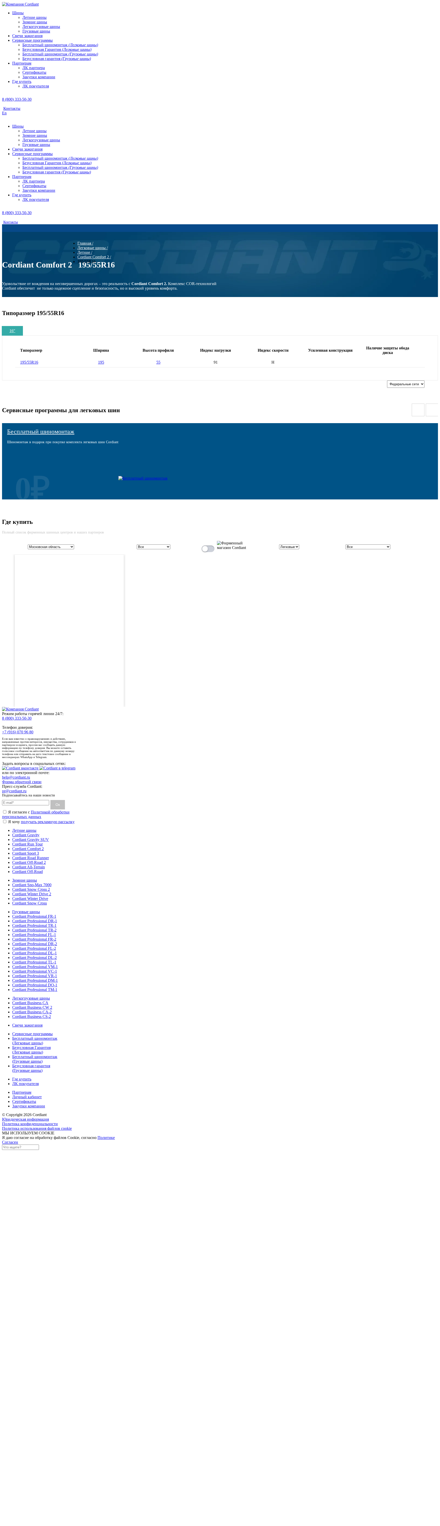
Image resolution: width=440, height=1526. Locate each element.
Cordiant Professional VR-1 (34, 976)
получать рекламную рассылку (48, 822)
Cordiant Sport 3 (25, 853)
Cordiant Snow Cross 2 (31, 889)
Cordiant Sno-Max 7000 (31, 885)
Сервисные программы (32, 1034)
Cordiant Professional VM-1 (35, 967)
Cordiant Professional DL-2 (34, 957)
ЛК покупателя (25, 1083)
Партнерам (21, 1092)
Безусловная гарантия (31, 1068)
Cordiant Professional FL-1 (34, 934)
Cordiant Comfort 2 (28, 849)
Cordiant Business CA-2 (32, 1012)
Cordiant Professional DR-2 (34, 944)
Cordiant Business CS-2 (31, 1016)
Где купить (21, 1079)
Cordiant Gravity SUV (30, 839)
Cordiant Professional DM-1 (35, 980)
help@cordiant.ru (16, 777)
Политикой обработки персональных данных (36, 814)
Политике (106, 1137)
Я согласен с (36, 814)
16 (12, 331)
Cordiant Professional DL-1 (34, 953)
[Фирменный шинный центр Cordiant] (228, 547)
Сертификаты (24, 1101)
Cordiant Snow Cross (29, 903)
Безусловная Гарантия (31, 1049)
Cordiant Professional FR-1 (34, 916)
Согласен (10, 1142)
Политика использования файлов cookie (37, 1128)
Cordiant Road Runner (30, 858)
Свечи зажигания (27, 1025)
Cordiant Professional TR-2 (34, 930)
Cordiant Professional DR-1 (34, 921)
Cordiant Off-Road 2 (29, 862)
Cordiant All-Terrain (28, 867)
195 (101, 362)
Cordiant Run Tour (27, 844)
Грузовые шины (26, 912)
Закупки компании (28, 1106)
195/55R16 (29, 362)
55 (158, 362)
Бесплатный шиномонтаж (40, 431)
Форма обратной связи (22, 782)
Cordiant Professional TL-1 (34, 962)
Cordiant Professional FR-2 (34, 939)
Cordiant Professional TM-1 (34, 989)
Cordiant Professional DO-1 (34, 985)
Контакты (11, 108)
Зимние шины (24, 880)
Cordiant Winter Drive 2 (31, 894)
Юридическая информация (25, 1119)
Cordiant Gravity (25, 835)
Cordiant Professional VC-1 (34, 971)
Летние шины (24, 830)
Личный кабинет (27, 1097)
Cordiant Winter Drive (30, 898)
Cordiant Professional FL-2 (34, 948)
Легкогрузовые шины (31, 998)
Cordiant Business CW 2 (32, 1007)
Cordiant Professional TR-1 (34, 925)
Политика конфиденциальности (30, 1124)
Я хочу (41, 822)
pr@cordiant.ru (14, 791)
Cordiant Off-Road (27, 871)
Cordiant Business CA (30, 1003)
